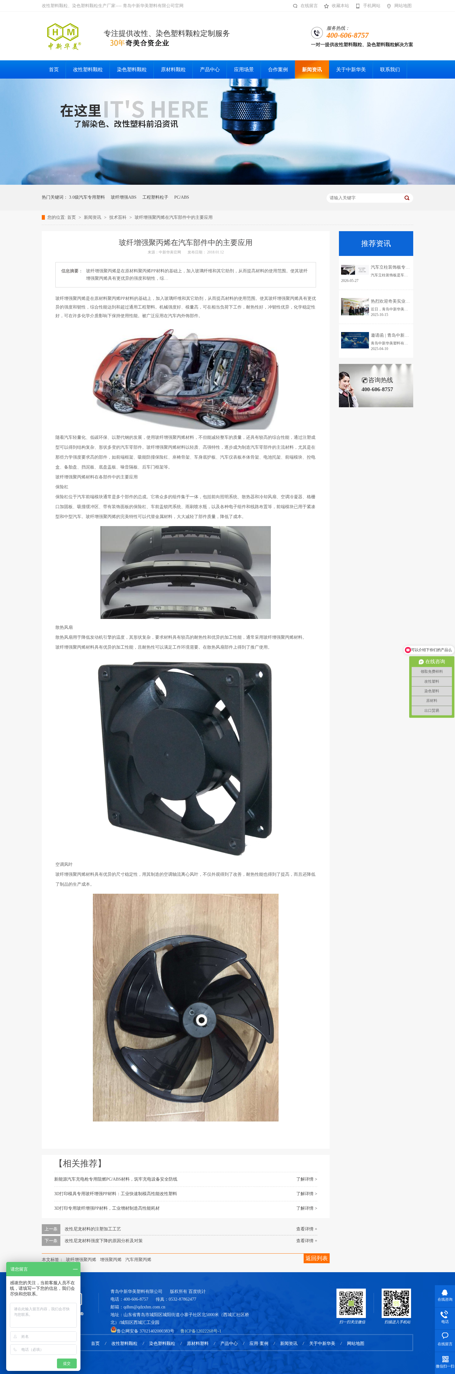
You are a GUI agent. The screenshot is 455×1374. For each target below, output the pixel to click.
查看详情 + (306, 1229)
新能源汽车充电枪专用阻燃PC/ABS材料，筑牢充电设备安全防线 (115, 1179)
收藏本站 (340, 5)
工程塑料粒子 (155, 197)
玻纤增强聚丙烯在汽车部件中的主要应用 (174, 217)
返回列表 (317, 1258)
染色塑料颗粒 (162, 1343)
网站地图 (403, 5)
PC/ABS (181, 197)
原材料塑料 (198, 1343)
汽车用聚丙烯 (138, 1259)
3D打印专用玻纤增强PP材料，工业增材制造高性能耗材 (107, 1208)
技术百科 (118, 217)
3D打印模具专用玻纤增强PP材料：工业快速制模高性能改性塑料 (115, 1193)
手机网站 (371, 5)
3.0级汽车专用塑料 (87, 197)
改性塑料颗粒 (124, 1343)
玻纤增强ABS (123, 197)
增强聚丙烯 (111, 1259)
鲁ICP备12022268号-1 (200, 1331)
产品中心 (229, 1343)
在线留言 (309, 5)
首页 (72, 217)
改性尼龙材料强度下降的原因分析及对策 (104, 1240)
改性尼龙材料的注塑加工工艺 (93, 1229)
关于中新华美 (322, 1343)
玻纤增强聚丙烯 (81, 1259)
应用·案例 (258, 1343)
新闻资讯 (93, 217)
